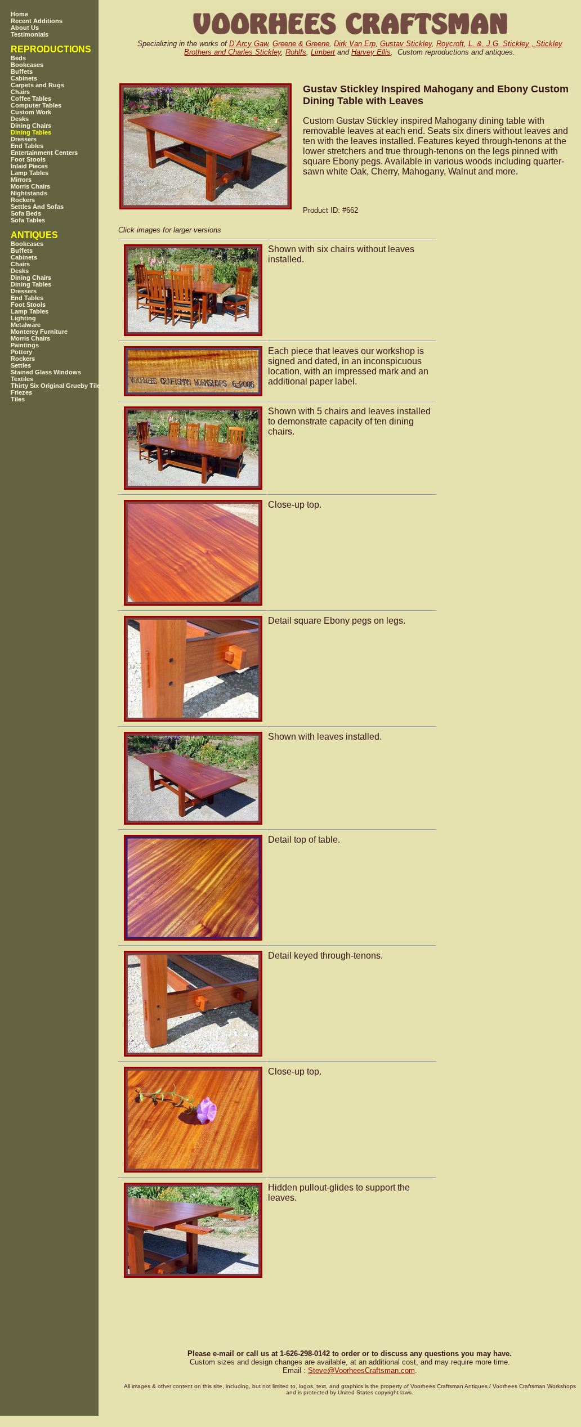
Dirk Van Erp (355, 43)
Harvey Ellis (371, 52)
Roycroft (450, 43)
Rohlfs (295, 52)
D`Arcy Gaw (248, 43)
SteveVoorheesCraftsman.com (361, 1370)
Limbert (323, 52)
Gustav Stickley (406, 43)
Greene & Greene (300, 43)
